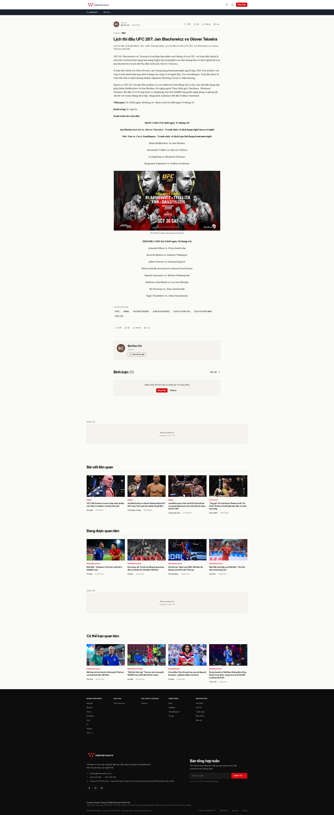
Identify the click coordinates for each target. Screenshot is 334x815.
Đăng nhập (242, 5)
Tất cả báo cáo (119, 703)
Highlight (172, 707)
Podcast (144, 703)
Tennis (89, 712)
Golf (88, 720)
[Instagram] (101, 788)
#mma (126, 311)
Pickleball (90, 716)
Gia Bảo (90, 574)
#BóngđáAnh (174, 669)
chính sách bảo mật (212, 781)
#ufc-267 (119, 316)
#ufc (117, 311)
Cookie (245, 811)
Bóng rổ (89, 707)
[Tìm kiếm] (227, 4)
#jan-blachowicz (161, 311)
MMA (124, 33)
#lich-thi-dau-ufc (182, 311)
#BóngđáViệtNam (135, 669)
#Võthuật (213, 500)
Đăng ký (173, 390)
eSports (89, 729)
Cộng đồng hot (174, 712)
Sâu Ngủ (90, 510)
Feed (170, 703)
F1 (87, 724)
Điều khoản (200, 716)
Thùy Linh (212, 682)
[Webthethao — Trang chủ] (98, 5)
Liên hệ (198, 707)
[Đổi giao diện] (232, 4)
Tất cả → (106, 12)
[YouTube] (95, 788)
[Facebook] (89, 788)
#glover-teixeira (141, 311)
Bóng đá (90, 703)
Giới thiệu (199, 703)
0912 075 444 (95, 777)
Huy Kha (212, 574)
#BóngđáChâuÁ (93, 564)
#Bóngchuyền (215, 669)
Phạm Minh (213, 513)
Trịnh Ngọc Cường (134, 510)
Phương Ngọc (173, 574)
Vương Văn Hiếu (174, 513)
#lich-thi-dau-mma (203, 311)
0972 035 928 (110, 777)
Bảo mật (199, 720)
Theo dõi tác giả (138, 354)
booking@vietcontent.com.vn (101, 773)
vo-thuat (117, 33)
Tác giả (171, 716)
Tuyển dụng (200, 712)
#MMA (89, 500)
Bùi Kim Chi (125, 25)
